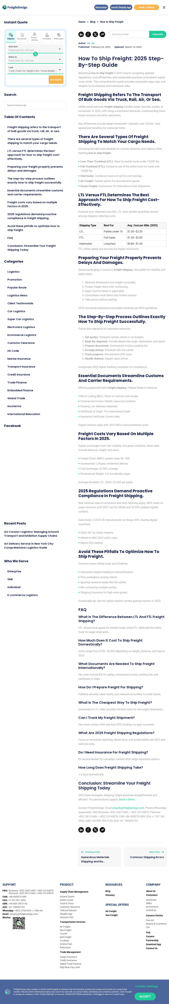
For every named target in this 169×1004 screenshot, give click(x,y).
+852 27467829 (23, 910)
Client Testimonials (20, 303)
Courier (63, 933)
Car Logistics (16, 311)
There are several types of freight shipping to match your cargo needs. (32, 141)
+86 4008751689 (17, 896)
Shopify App (66, 914)
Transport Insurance (21, 367)
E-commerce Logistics (22, 595)
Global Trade (16, 398)
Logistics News (17, 295)
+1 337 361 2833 (17, 900)
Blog (92, 21)
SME (10, 579)
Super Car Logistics (20, 319)
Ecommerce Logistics (21, 335)
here (100, 994)
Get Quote (56, 79)
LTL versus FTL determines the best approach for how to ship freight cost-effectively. (33, 155)
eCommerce (152, 906)
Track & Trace (67, 903)
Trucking (64, 940)
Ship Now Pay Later (70, 967)
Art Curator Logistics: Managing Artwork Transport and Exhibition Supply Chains (31, 534)
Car (148, 927)
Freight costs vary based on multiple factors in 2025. (32, 204)
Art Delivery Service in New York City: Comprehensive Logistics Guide (29, 546)
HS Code (13, 351)
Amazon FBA (66, 917)
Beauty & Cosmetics (156, 923)
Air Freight (65, 926)
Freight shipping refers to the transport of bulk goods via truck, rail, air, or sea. (34, 129)
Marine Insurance (19, 359)
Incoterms (14, 406)
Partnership (152, 940)
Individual (13, 587)
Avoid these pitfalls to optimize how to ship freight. (33, 228)
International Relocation (23, 414)
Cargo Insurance (68, 957)
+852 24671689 (27, 890)
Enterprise (14, 571)
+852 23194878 (45, 893)
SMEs (149, 903)
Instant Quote (67, 896)
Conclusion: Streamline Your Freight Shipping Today (31, 248)
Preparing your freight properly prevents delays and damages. (35, 169)
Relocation (101, 7)
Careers (150, 936)
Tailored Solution (68, 910)
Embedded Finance (20, 390)
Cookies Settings (146, 986)
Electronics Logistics (21, 327)
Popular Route (17, 287)
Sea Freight (65, 930)
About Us (150, 891)
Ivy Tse (90, 43)
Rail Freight (65, 937)
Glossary (110, 895)
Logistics (13, 272)
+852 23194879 (45, 890)
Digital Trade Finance (70, 963)
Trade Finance (17, 382)
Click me (38, 910)
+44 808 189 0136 (18, 903)
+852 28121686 (27, 893)
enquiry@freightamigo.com (128, 807)
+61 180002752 (16, 907)
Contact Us (151, 948)
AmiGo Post (66, 944)
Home (81, 21)
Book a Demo (146, 7)
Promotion (14, 280)
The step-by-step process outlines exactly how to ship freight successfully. (34, 180)
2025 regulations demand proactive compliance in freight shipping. (31, 216)
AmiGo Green (66, 900)
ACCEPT (145, 996)
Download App (153, 944)
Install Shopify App (121, 7)
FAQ (10, 238)
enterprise (151, 900)
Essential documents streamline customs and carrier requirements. (35, 192)
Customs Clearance (21, 343)
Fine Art (150, 920)
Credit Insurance (18, 374)
